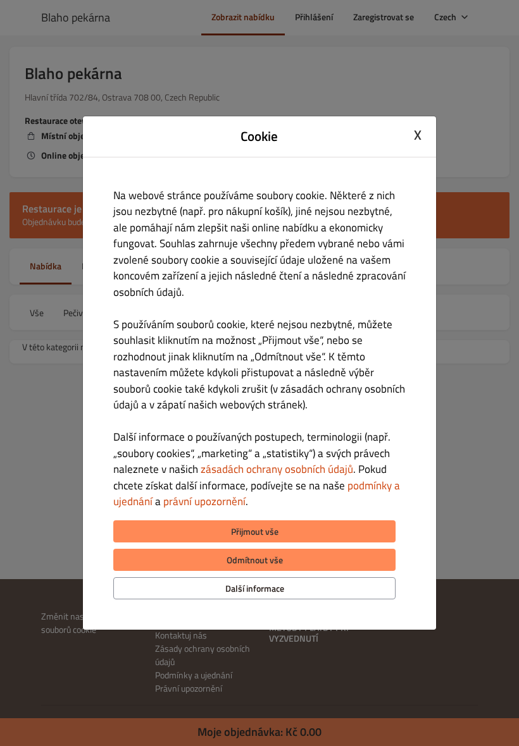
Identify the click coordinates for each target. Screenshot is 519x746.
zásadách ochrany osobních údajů (277, 469)
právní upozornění (204, 501)
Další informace (254, 588)
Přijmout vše (254, 531)
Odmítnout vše (255, 559)
